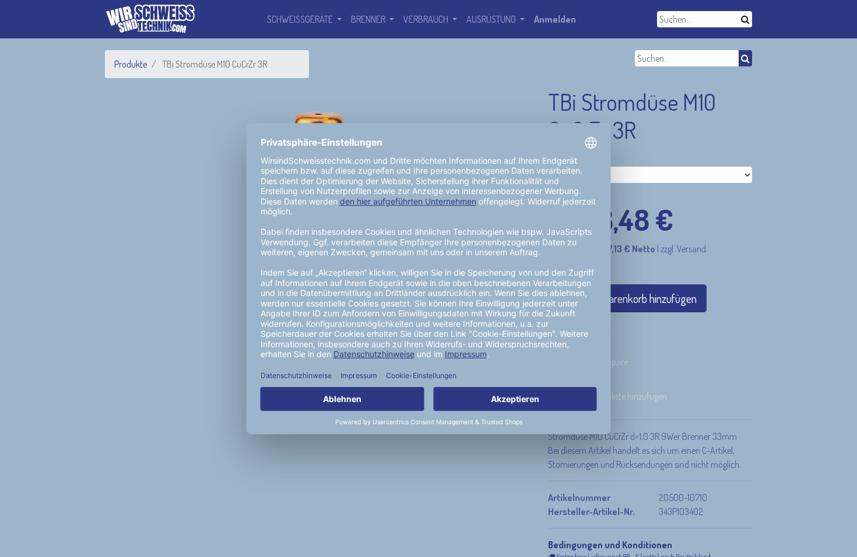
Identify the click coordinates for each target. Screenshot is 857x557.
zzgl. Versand (683, 249)
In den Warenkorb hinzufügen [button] (633, 298)
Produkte (130, 64)
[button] (612, 396)
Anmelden (555, 19)
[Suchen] (745, 19)
